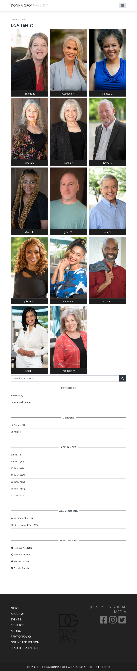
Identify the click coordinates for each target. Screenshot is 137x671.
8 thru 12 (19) (17, 461)
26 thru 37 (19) (18, 481)
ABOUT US (17, 614)
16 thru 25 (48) (18, 475)
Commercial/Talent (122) (23, 402)
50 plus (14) (16, 495)
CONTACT (17, 625)
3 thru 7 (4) (16, 454)
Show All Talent (21, 561)
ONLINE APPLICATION (25, 642)
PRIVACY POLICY (21, 636)
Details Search (21, 568)
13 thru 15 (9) (17, 468)
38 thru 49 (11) (18, 488)
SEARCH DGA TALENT (24, 648)
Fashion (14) (17, 395)
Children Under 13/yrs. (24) (24, 524)
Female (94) (19, 425)
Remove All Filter (22, 554)
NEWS (15, 608)
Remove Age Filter (23, 547)
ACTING (16, 631)
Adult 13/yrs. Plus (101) (22, 518)
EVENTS (16, 619)
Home (14, 19)
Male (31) (18, 431)
